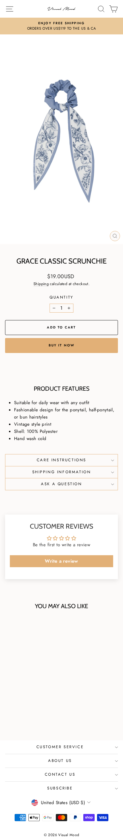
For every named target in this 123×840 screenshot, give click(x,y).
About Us (60, 760)
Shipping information (61, 472)
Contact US (60, 774)
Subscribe (60, 788)
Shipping (41, 284)
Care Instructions (61, 460)
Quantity (61, 297)
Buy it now (62, 345)
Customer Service (60, 747)
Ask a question (61, 484)
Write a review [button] (61, 561)
